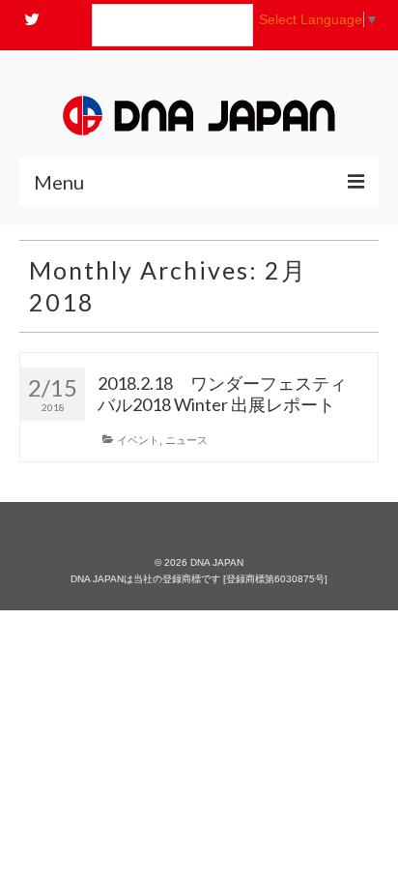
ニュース (186, 440)
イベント (138, 440)
